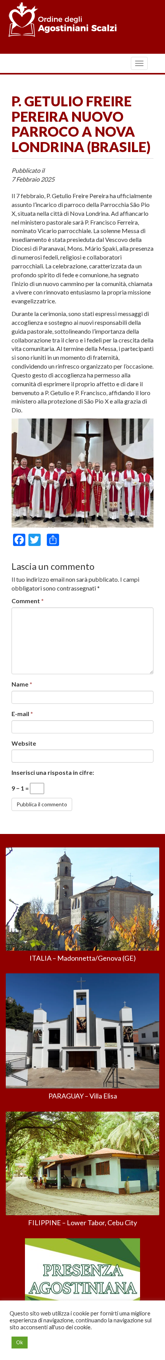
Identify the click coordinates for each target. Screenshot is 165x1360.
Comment (28, 600)
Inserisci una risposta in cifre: (53, 772)
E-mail (22, 713)
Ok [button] (19, 1342)
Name (22, 684)
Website (24, 743)
